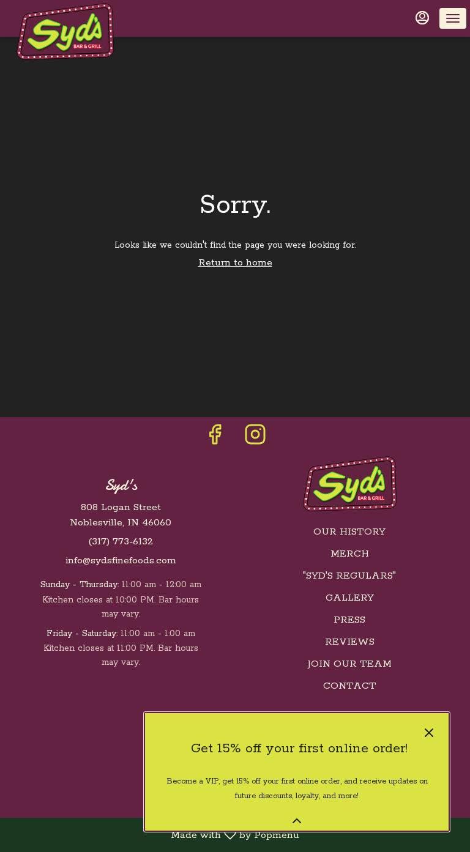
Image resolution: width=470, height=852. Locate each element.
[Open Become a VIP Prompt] (296, 820)
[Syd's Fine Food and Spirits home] (65, 31)
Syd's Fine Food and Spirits (349, 483)
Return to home (235, 262)
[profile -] (422, 17)
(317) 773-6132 (120, 541)
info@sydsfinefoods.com (120, 560)
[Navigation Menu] (452, 18)
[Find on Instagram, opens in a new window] (255, 439)
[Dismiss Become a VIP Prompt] (429, 732)
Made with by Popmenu (154, 834)
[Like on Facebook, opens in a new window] (215, 439)
